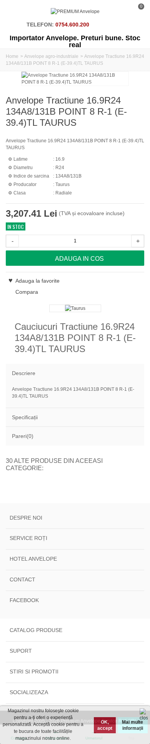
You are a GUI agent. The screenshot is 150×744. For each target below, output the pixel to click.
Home (12, 56)
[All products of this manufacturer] (75, 308)
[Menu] (15, 11)
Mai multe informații (132, 725)
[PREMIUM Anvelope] (75, 11)
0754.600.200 (72, 24)
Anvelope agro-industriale (51, 56)
